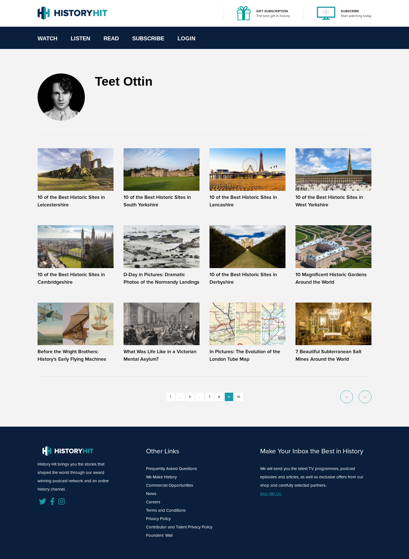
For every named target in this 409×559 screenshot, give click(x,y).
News (151, 494)
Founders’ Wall (159, 535)
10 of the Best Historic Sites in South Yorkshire (157, 201)
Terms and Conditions (166, 510)
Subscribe (148, 38)
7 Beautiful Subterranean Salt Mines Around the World (328, 355)
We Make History (161, 477)
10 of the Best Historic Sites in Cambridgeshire (71, 278)
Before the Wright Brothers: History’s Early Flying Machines (72, 355)
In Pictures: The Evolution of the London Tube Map (245, 355)
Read (111, 38)
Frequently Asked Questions (171, 469)
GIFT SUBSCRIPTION (272, 11)
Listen (80, 38)
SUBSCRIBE (350, 11)
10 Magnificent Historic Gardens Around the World (331, 278)
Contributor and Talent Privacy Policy (179, 527)
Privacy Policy (158, 519)
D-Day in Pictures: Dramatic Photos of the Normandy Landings (161, 278)
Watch (47, 38)
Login (186, 38)
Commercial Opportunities (169, 485)
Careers (153, 502)
